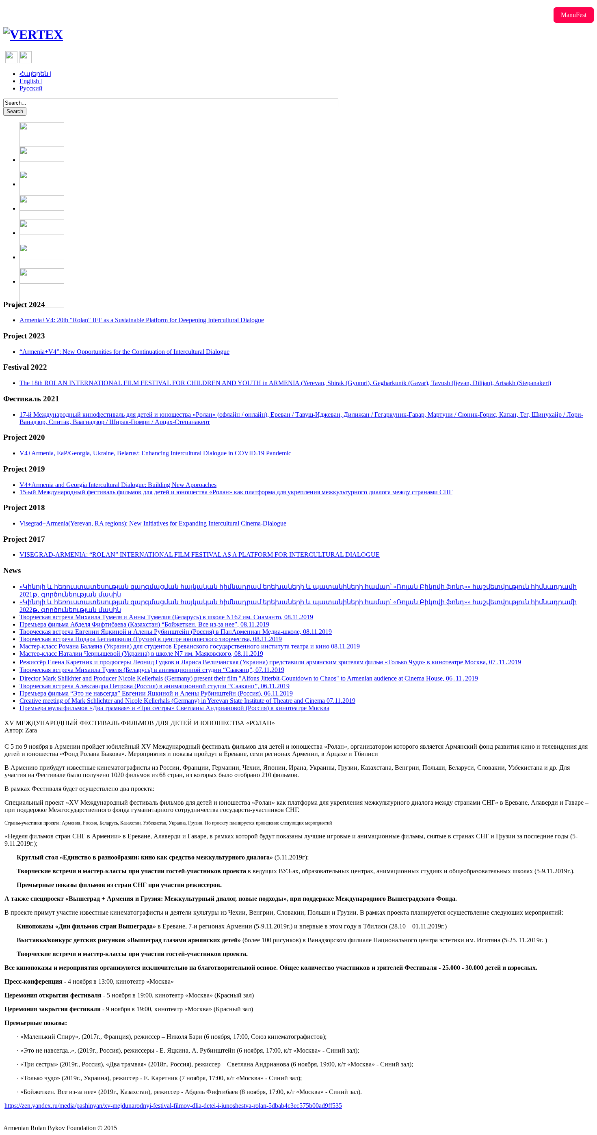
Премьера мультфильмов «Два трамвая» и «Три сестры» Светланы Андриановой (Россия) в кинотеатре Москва (174, 707)
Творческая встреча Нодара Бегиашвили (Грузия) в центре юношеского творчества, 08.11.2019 (150, 638)
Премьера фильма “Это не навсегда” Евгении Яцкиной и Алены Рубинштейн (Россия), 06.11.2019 (156, 693)
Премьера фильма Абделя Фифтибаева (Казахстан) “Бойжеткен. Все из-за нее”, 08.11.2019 (144, 624)
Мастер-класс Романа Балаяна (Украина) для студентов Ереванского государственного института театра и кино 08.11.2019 (189, 646)
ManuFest (573, 14)
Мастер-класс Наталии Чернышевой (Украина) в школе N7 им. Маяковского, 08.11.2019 (141, 653)
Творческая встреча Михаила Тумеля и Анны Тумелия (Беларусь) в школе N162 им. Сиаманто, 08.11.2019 (166, 617)
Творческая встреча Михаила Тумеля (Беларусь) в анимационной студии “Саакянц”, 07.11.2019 (151, 669)
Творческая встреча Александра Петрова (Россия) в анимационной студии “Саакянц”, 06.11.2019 (154, 686)
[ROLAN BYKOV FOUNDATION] (33, 34)
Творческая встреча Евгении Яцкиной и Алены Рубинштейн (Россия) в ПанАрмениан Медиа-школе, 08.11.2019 (175, 631)
